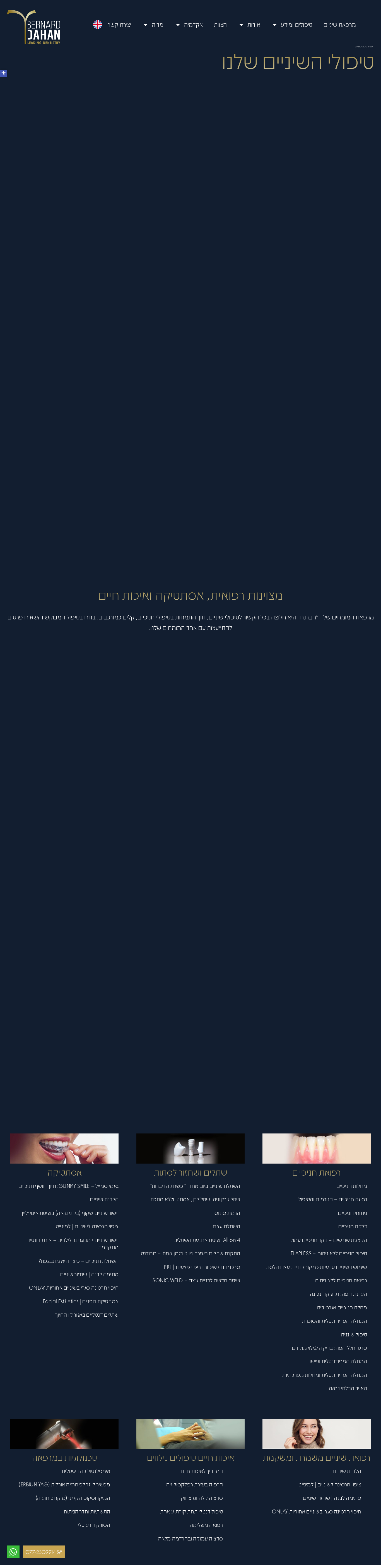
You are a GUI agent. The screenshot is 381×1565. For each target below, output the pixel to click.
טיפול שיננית (354, 1334)
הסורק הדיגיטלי (94, 1524)
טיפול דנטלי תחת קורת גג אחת (191, 1511)
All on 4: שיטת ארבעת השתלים (206, 1239)
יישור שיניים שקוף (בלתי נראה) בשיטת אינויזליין (70, 1212)
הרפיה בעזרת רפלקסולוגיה (194, 1484)
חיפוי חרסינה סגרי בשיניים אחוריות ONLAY (74, 1287)
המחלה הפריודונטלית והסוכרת (334, 1320)
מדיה (157, 24)
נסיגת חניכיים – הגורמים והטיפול (332, 1199)
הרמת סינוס (227, 1212)
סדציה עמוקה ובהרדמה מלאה (190, 1538)
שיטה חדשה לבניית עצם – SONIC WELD (196, 1280)
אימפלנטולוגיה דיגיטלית (86, 1470)
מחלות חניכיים (351, 1185)
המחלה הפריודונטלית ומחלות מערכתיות (324, 1374)
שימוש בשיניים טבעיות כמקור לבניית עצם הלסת (316, 1266)
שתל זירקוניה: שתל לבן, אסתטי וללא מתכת (195, 1199)
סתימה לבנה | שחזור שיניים (89, 1274)
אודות (253, 24)
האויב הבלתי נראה (348, 1388)
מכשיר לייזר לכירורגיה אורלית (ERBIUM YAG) (64, 1484)
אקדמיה (193, 24)
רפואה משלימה (206, 1524)
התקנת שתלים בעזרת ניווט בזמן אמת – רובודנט (190, 1253)
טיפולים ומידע (296, 24)
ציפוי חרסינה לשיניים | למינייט (87, 1226)
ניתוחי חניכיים (352, 1212)
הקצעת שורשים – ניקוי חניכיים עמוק (328, 1239)
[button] (3, 73)
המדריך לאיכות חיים (202, 1470)
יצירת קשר (119, 24)
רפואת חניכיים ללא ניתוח (341, 1280)
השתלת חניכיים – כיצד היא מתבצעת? (78, 1260)
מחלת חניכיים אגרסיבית (342, 1307)
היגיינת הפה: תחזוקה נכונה (338, 1293)
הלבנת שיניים (104, 1199)
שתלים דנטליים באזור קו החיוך (87, 1314)
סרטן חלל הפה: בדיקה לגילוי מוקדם (329, 1347)
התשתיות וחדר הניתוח (87, 1511)
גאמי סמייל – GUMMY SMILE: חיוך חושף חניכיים (68, 1185)
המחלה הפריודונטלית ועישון (337, 1361)
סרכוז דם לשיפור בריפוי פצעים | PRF (202, 1266)
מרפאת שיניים (340, 24)
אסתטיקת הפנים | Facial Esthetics (81, 1301)
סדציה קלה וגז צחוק (202, 1497)
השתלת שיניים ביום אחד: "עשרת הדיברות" (194, 1185)
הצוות (220, 24)
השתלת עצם (226, 1226)
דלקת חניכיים (352, 1226)
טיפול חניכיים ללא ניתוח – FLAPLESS (329, 1253)
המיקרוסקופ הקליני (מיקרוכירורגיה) (72, 1497)
